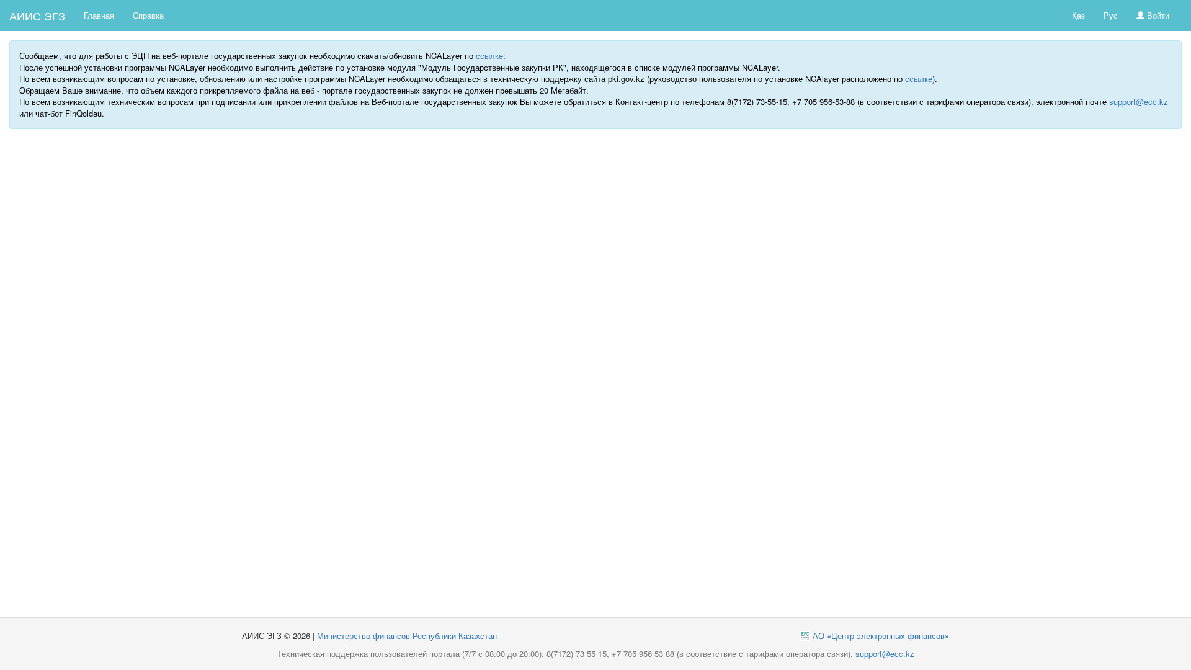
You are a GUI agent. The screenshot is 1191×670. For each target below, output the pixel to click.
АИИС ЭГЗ (37, 15)
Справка (148, 15)
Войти (1156, 15)
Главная (99, 15)
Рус (1111, 15)
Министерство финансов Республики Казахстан (407, 635)
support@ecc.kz (1138, 101)
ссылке (489, 55)
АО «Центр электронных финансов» (881, 635)
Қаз (1078, 15)
